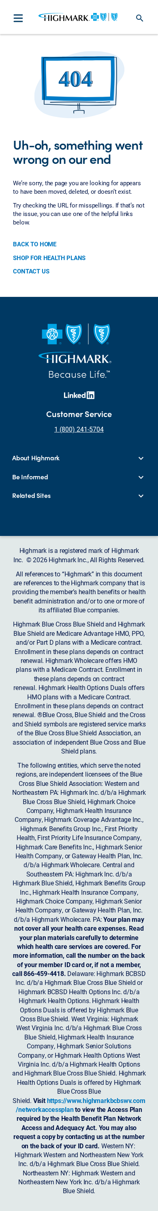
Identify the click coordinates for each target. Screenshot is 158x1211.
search (140, 18)
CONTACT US (31, 271)
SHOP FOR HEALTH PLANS (49, 258)
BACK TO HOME (34, 244)
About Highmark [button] (36, 457)
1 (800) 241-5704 (79, 429)
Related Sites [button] (31, 495)
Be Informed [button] (30, 476)
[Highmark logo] (77, 17)
